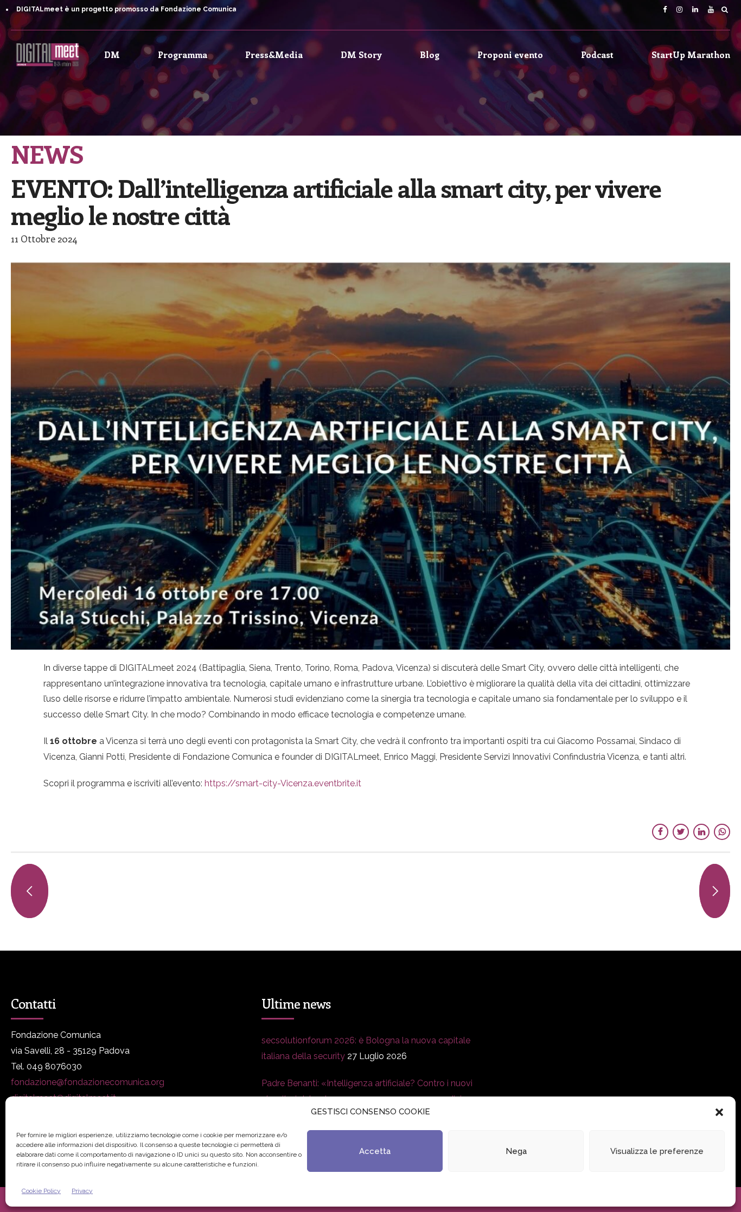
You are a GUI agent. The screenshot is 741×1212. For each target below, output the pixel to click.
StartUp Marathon (690, 54)
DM (112, 54)
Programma (182, 54)
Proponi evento (510, 54)
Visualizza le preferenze (657, 1151)
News (47, 153)
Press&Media (274, 54)
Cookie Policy (41, 1191)
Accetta (375, 1151)
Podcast (597, 54)
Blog (429, 54)
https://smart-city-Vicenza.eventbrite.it (284, 783)
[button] (719, 1112)
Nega (516, 1151)
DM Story (361, 54)
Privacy (82, 1191)
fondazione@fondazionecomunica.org (87, 1082)
